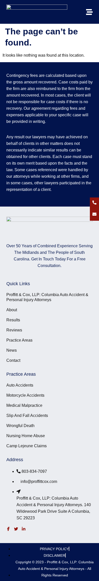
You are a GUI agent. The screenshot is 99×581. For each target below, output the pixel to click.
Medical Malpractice (24, 405)
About (11, 310)
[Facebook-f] (8, 529)
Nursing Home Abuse (25, 436)
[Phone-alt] (94, 202)
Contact (13, 360)
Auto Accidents (19, 385)
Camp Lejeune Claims (26, 446)
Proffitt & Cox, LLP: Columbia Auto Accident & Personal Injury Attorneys (47, 297)
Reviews (14, 330)
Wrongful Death (20, 425)
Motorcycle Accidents (25, 395)
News (11, 350)
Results (13, 320)
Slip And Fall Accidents (27, 415)
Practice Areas (19, 340)
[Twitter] (16, 529)
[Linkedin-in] (24, 529)
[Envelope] (94, 214)
